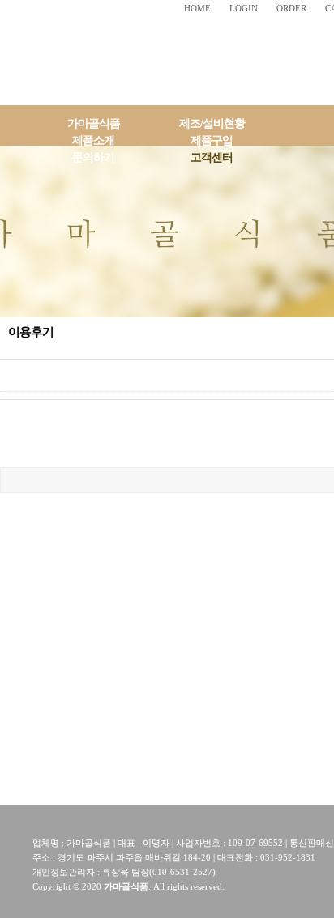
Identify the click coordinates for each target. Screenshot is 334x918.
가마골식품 (93, 123)
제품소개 (93, 140)
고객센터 (212, 157)
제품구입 (212, 140)
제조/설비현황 (212, 123)
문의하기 (93, 157)
